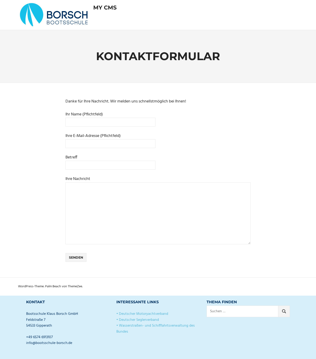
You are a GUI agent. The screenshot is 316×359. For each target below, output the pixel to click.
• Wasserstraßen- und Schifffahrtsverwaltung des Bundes (155, 329)
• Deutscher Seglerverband (137, 320)
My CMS (105, 7)
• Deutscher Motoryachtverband (142, 314)
